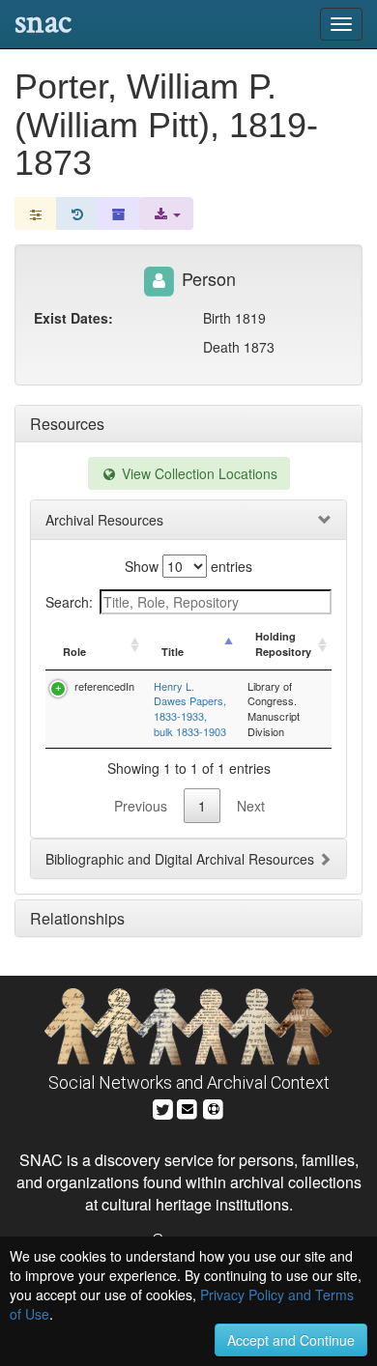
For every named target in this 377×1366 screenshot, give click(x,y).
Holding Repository (283, 644)
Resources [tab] (67, 424)
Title (172, 651)
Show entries (188, 566)
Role (74, 651)
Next (251, 805)
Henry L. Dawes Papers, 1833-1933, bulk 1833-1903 (190, 708)
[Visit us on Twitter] (163, 1106)
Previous (140, 805)
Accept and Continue (291, 1340)
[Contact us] (187, 1106)
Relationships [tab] (77, 918)
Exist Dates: (73, 317)
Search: (69, 602)
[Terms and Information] (213, 1106)
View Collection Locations (197, 473)
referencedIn (104, 686)
